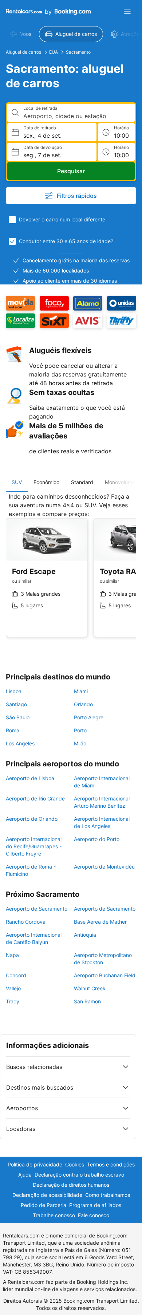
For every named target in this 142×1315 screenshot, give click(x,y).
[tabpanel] (71, 570)
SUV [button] (17, 482)
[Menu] (127, 11)
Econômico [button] (46, 482)
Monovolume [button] (120, 482)
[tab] (17, 482)
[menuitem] (21, 34)
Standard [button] (82, 482)
